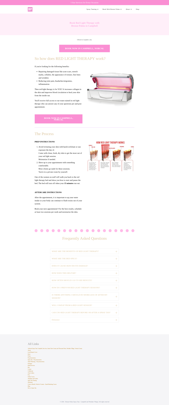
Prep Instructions (32, 358)
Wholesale (30, 382)
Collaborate (30, 371)
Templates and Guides (33, 378)
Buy (29, 367)
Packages (30, 363)
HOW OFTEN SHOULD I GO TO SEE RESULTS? (72, 280)
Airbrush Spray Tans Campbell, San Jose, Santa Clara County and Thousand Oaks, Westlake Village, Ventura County (55, 348)
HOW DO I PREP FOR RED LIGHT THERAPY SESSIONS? (76, 287)
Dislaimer (56, 320)
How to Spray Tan (32, 388)
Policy (29, 356)
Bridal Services (31, 365)
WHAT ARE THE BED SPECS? (64, 258)
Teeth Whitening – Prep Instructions (36, 361)
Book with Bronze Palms (111, 9)
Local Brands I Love (32, 352)
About (128, 9)
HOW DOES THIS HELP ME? (64, 273)
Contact (29, 369)
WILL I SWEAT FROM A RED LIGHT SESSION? (72, 305)
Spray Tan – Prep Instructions (35, 359)
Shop (137, 9)
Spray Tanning (92, 9)
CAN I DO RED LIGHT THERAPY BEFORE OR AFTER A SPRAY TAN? (81, 312)
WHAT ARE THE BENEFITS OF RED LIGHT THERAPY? (75, 251)
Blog (29, 386)
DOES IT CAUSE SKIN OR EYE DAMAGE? (70, 266)
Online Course (31, 376)
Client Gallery (31, 373)
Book (29, 354)
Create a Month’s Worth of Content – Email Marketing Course (42, 384)
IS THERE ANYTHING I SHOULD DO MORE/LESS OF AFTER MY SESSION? (79, 296)
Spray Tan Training (32, 380)
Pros (29, 375)
